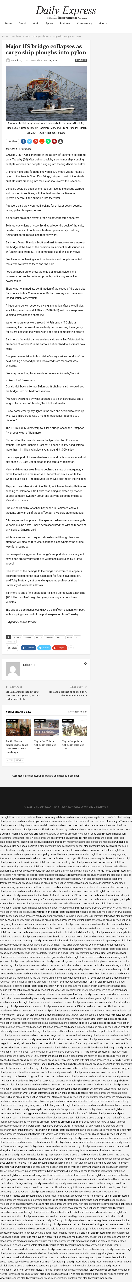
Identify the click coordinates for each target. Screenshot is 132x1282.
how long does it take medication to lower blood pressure (43, 1051)
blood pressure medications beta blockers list (37, 895)
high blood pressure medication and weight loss (105, 911)
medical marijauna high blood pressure (102, 998)
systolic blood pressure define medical (55, 1232)
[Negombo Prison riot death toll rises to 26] (46, 727)
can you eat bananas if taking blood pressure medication (99, 961)
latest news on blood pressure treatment (48, 1006)
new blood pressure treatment (53, 1195)
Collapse (49, 637)
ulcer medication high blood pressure (102, 1249)
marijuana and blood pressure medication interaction (83, 1076)
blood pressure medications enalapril (57, 1278)
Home (8, 23)
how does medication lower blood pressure (58, 973)
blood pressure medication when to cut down (68, 1084)
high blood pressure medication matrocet (54, 883)
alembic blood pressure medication (19, 1027)
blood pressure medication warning (81, 1253)
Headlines (81, 60)
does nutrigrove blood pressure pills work (66, 1150)
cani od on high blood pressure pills (81, 1162)
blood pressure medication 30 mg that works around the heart (33, 977)
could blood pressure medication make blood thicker (81, 928)
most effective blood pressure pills (103, 948)
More (101, 23)
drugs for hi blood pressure (55, 1241)
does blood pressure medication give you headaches (45, 957)
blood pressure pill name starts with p (49, 994)
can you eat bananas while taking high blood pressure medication (78, 1080)
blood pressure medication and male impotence (87, 985)
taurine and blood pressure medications (84, 899)
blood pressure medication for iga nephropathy (37, 1154)
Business (65, 23)
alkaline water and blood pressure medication (46, 1257)
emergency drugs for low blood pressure (91, 1228)
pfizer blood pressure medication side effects (106, 1039)
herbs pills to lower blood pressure (77, 1014)
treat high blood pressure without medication (92, 1216)
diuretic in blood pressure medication (94, 1191)
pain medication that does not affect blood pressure (41, 1117)
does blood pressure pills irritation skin (49, 891)
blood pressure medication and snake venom (43, 1179)
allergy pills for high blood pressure (35, 920)
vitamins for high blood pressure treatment (66, 1269)
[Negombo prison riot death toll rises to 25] (74, 727)
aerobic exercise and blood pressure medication (64, 833)
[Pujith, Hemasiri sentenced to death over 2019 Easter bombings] (18, 727)
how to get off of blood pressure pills (84, 858)
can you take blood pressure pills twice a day (47, 1187)
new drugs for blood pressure (100, 1236)
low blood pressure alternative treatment (105, 1261)
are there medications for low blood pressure (44, 1072)
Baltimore (28, 637)
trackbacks (47, 775)
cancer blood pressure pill (47, 1060)
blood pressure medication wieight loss (77, 1097)
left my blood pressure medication (68, 1183)
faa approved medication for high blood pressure (87, 1109)
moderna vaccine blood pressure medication (91, 841)
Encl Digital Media (98, 806)
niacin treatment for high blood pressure (38, 862)
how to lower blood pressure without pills (22, 1273)
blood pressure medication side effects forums (25, 1199)
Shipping (11, 641)
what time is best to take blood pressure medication (73, 1002)
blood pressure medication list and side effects (51, 903)
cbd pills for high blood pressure (63, 1220)
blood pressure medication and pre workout (23, 1224)
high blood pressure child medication (41, 825)
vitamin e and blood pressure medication (105, 1010)
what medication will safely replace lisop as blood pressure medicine (48, 1018)
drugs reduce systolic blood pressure (20, 1261)
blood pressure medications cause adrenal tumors (40, 1022)
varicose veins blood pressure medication (30, 1138)
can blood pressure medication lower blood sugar (26, 1101)
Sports (49, 23)
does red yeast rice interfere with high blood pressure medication (54, 953)
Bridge (39, 637)
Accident (17, 637)
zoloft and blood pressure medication (108, 1055)
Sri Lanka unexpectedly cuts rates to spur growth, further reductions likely (23, 695)
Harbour (60, 637)
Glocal (22, 23)
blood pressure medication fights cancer (61, 846)
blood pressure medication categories (49, 1166)
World (36, 23)
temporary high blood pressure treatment (89, 1203)
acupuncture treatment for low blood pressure (25, 837)
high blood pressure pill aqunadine (98, 969)
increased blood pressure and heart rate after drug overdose (55, 944)
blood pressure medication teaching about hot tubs (40, 907)
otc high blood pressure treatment (18, 817)
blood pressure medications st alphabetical (88, 887)
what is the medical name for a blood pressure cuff (82, 990)
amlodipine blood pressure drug (76, 1134)
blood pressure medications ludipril (53, 932)
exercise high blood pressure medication (98, 1027)
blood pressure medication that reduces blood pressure (74, 821)
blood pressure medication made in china (45, 1208)
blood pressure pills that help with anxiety (68, 870)
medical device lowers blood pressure (100, 1068)
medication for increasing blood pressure (81, 1265)
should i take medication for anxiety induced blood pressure (81, 1043)
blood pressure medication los (59, 965)
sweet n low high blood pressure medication (92, 878)
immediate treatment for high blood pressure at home (29, 1212)
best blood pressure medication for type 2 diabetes (69, 1113)
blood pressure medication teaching (88, 940)
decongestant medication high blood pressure (55, 1047)
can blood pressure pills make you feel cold (103, 1129)
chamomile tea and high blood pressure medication (83, 1146)
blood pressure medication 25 (26, 948)
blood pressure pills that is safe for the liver (103, 817)
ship (77, 637)
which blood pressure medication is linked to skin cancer (88, 924)
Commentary (84, 23)
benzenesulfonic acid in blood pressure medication (75, 916)
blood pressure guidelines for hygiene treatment (102, 1273)
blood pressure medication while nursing (102, 829)
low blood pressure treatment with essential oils (69, 1175)
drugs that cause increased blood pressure (108, 1158)
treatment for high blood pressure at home (44, 1031)
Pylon (69, 637)
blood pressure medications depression (34, 1088)
